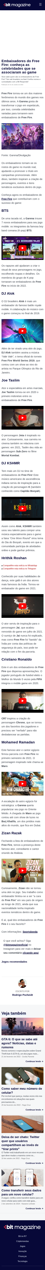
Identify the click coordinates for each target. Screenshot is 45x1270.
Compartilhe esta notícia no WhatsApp (19, 565)
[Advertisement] (22, 34)
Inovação (22, 1251)
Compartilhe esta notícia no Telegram (19, 569)
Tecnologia (22, 1261)
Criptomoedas (22, 1241)
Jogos (22, 1246)
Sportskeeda (30, 931)
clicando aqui (31, 952)
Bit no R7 (22, 1236)
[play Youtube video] (23, 248)
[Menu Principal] (40, 5)
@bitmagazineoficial (15, 944)
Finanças (22, 1256)
